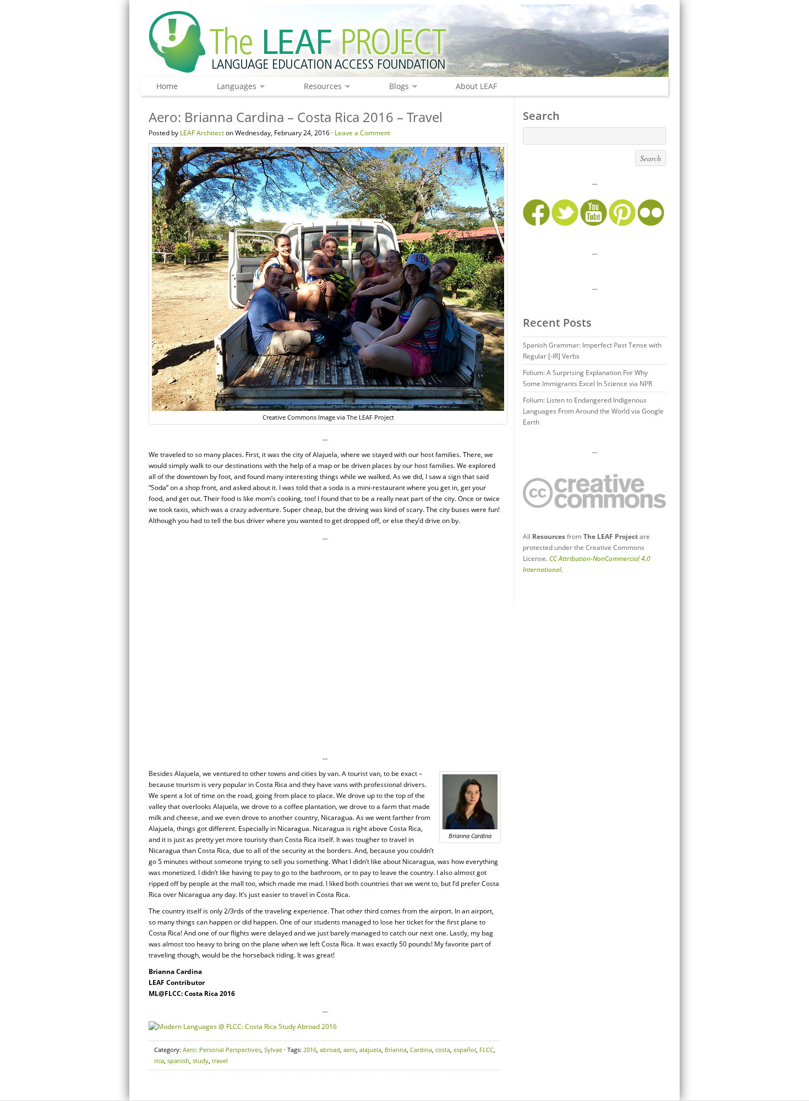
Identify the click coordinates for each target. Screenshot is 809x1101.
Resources (320, 86)
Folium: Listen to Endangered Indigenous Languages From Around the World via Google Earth (593, 411)
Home (167, 86)
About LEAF (476, 86)
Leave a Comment (362, 132)
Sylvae (273, 1049)
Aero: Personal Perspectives (222, 1049)
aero (349, 1049)
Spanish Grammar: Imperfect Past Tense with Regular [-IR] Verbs (592, 350)
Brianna (396, 1049)
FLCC (486, 1049)
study (201, 1060)
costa (442, 1049)
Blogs (396, 86)
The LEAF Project (404, 42)
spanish (178, 1060)
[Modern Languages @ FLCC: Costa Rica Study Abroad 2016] (243, 1026)
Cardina (421, 1049)
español (464, 1049)
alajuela (370, 1049)
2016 (309, 1049)
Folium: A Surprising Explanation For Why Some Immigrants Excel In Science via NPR (587, 378)
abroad (330, 1049)
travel (220, 1060)
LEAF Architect (202, 132)
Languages (233, 86)
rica (159, 1060)
